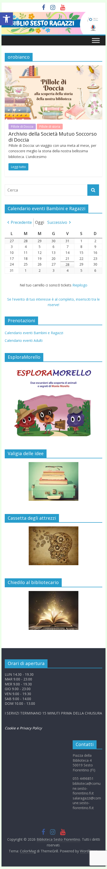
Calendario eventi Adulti (24, 340)
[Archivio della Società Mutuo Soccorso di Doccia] (53, 68)
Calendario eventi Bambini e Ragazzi (34, 332)
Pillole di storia (49, 126)
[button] (6, 18)
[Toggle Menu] (96, 40)
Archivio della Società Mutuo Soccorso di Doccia (52, 136)
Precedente (21, 222)
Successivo (57, 222)
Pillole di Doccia (22, 126)
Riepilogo (79, 285)
